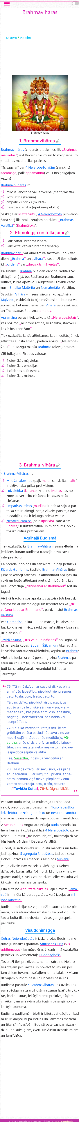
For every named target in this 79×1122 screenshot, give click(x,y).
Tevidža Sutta (25, 789)
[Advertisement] (39, 419)
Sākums (11, 38)
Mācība (25, 38)
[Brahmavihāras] (40, 102)
